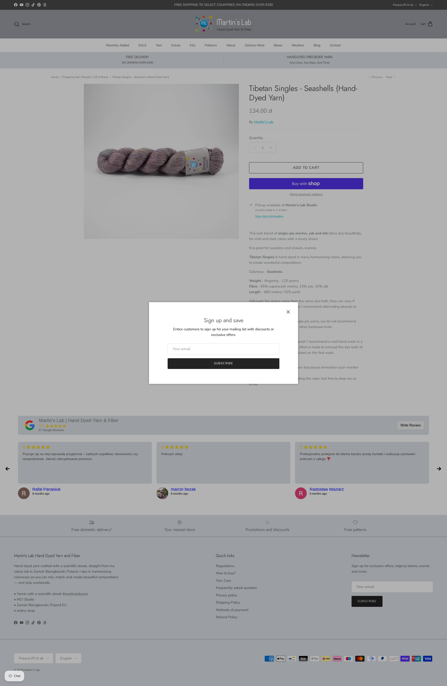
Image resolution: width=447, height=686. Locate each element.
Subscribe (223, 363)
